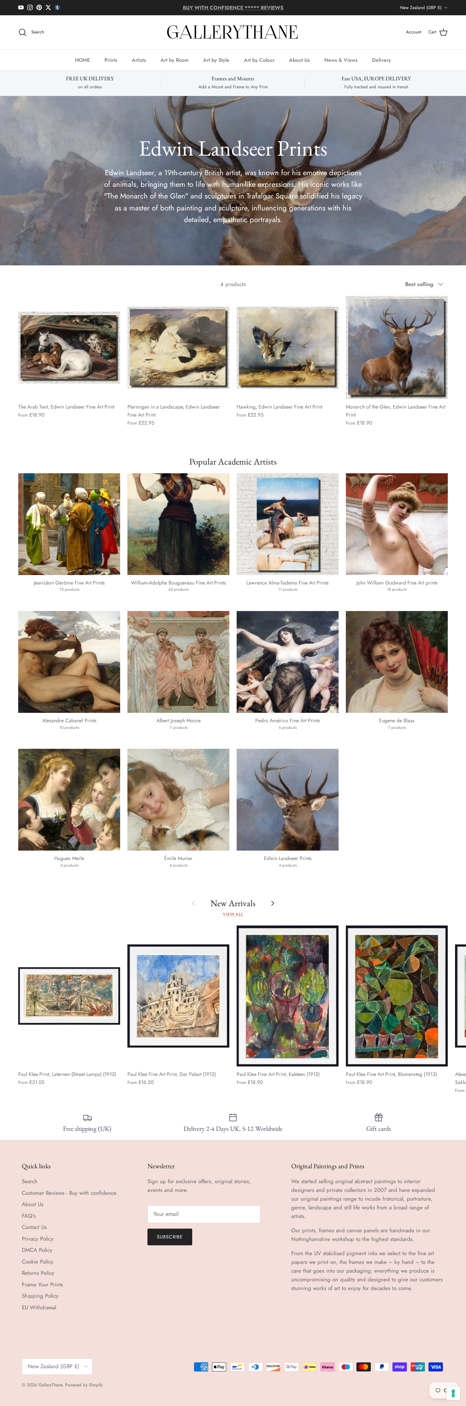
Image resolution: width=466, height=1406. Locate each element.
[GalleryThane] (233, 32)
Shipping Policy (40, 1296)
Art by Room (175, 59)
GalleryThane (50, 1385)
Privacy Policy (38, 1239)
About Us (299, 59)
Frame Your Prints (42, 1285)
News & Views (341, 59)
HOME (82, 59)
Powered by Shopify (84, 1385)
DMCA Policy (37, 1250)
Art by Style (216, 59)
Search (29, 1181)
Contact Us (34, 1227)
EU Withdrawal (39, 1307)
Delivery (381, 59)
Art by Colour (259, 59)
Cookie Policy (38, 1262)
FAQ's (29, 1216)
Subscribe (170, 1236)
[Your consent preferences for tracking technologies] (453, 1393)
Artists (139, 59)
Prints (110, 59)
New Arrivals (233, 903)
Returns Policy (38, 1273)
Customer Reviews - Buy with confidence (69, 1193)
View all (233, 914)
